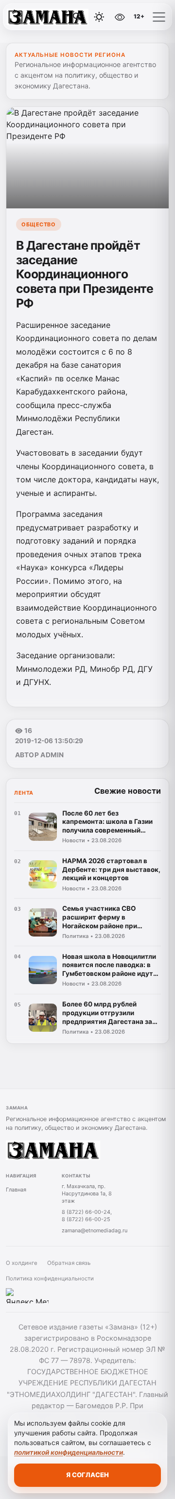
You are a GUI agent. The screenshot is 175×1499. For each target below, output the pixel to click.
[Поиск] (77, 17)
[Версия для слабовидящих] (120, 17)
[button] (159, 17)
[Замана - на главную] (47, 17)
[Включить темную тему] (99, 17)
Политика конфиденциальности (50, 1278)
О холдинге (21, 1263)
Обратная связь (68, 1263)
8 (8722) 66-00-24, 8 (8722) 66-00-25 (87, 1216)
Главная (16, 1189)
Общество (38, 224)
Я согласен (87, 1475)
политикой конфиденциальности (68, 1452)
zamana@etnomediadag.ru (94, 1230)
